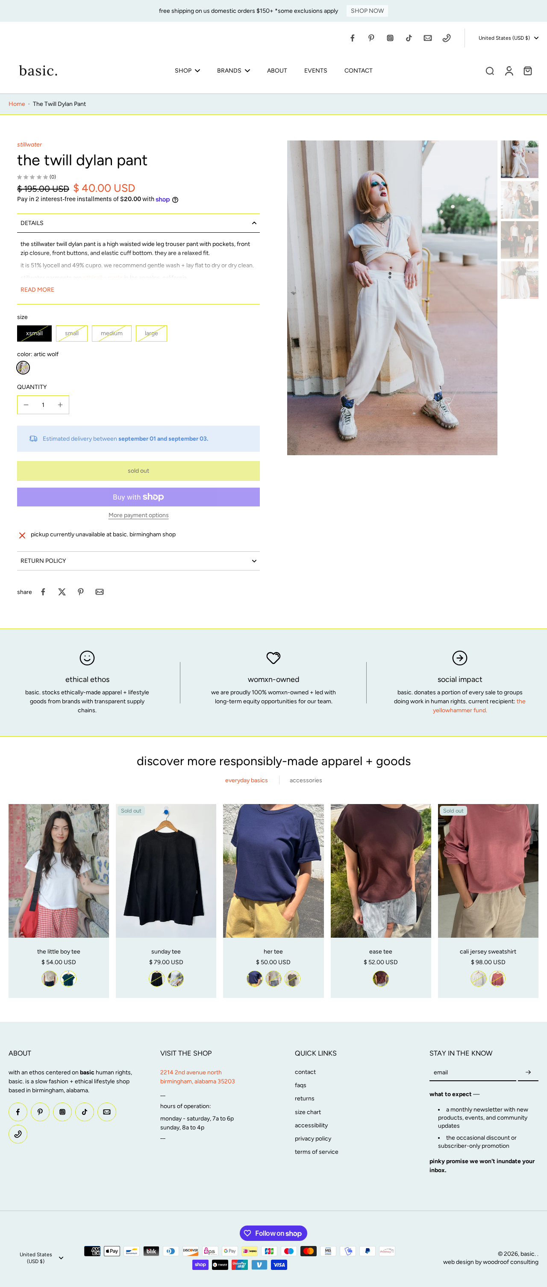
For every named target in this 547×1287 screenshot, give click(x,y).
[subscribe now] (528, 1073)
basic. (529, 1254)
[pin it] (80, 591)
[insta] (390, 38)
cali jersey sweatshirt (488, 951)
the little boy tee (58, 951)
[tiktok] (409, 38)
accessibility (311, 1125)
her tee (273, 951)
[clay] (497, 979)
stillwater (29, 144)
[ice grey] (176, 979)
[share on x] (62, 591)
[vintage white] (49, 979)
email (441, 1072)
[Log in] (508, 70)
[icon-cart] (527, 70)
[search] (489, 70)
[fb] (352, 38)
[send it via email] (99, 591)
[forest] (68, 979)
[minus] (26, 405)
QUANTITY (32, 387)
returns (305, 1098)
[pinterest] (371, 38)
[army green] (292, 979)
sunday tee (166, 951)
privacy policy (313, 1138)
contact (305, 1072)
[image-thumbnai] (519, 159)
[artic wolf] (23, 368)
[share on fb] (43, 591)
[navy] (255, 979)
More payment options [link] (139, 515)
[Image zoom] (392, 298)
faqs (300, 1085)
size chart (308, 1112)
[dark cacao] (381, 979)
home (17, 104)
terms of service (316, 1151)
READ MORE (37, 289)
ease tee (380, 951)
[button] (138, 471)
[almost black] (157, 979)
